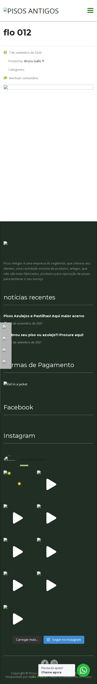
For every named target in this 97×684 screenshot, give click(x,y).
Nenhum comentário (23, 78)
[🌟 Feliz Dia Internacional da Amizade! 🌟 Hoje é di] (17, 484)
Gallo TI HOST (38, 677)
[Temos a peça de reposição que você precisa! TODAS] (51, 585)
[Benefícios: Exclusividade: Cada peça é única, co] (51, 484)
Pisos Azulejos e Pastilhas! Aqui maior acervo (44, 316)
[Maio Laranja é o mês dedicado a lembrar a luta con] (51, 518)
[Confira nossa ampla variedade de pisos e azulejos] (17, 552)
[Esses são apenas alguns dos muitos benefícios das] (17, 518)
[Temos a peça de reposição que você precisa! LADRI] (17, 585)
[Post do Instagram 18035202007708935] (51, 552)
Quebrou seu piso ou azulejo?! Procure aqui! (43, 335)
